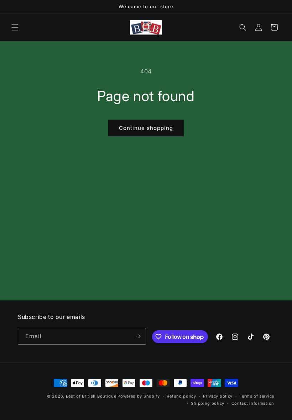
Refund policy (181, 396)
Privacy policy (218, 396)
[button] (15, 27)
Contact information (252, 403)
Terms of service (257, 396)
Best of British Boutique (91, 396)
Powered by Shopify (139, 396)
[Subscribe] (138, 336)
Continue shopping (146, 128)
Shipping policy (207, 403)
